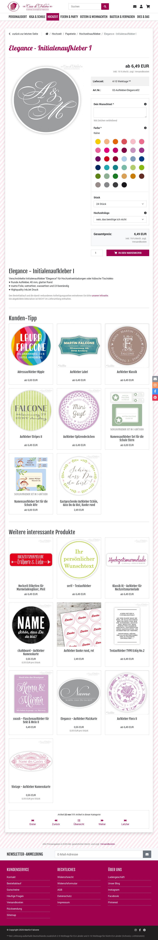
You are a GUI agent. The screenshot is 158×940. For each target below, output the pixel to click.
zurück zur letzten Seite (25, 33)
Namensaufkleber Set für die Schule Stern (127, 438)
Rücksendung (14, 908)
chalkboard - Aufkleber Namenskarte (31, 652)
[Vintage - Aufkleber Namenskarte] (31, 760)
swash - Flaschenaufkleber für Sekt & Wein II (31, 720)
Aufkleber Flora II (127, 718)
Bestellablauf (14, 883)
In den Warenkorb (129, 252)
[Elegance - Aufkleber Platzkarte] (79, 692)
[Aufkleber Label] (79, 345)
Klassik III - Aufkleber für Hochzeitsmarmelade (127, 587)
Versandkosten (142, 71)
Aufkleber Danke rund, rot (79, 650)
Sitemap (11, 915)
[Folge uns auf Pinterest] (144, 930)
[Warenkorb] (148, 6)
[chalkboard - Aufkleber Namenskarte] (31, 624)
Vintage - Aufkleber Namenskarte (31, 787)
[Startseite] (47, 33)
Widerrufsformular (67, 883)
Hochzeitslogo (101, 212)
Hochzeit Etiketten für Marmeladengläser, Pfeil (31, 587)
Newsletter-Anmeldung (25, 854)
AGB (59, 889)
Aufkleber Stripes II (31, 436)
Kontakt (11, 877)
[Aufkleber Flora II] (127, 692)
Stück (97, 197)
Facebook (113, 896)
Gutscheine (13, 889)
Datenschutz (64, 896)
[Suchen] (105, 6)
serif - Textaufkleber (79, 586)
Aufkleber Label (79, 372)
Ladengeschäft (116, 877)
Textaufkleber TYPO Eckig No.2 (127, 650)
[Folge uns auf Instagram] (136, 930)
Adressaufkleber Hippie (31, 372)
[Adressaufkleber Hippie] (31, 345)
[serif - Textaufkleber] (79, 559)
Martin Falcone (31, 929)
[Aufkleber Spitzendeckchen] (79, 410)
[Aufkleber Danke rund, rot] (79, 624)
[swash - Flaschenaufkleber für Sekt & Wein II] (31, 692)
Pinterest (113, 902)
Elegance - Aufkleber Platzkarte (79, 718)
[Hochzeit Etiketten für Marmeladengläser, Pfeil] (31, 559)
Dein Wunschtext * (104, 104)
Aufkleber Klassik (127, 372)
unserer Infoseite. (100, 295)
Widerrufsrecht (65, 877)
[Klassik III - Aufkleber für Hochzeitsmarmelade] (127, 559)
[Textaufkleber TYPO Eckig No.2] (127, 624)
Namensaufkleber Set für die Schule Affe (31, 503)
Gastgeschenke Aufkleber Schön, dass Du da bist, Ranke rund (79, 503)
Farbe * (98, 127)
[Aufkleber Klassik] (127, 345)
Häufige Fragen (15, 896)
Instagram (113, 889)
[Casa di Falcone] (29, 6)
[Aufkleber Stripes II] (31, 410)
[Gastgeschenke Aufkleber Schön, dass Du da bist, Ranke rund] (79, 475)
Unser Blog (114, 883)
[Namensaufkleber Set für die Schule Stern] (127, 410)
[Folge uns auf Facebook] (140, 930)
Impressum (63, 902)
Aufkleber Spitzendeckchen (79, 436)
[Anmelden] (147, 854)
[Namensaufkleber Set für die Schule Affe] (31, 475)
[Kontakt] (155, 379)
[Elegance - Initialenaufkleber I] (46, 100)
